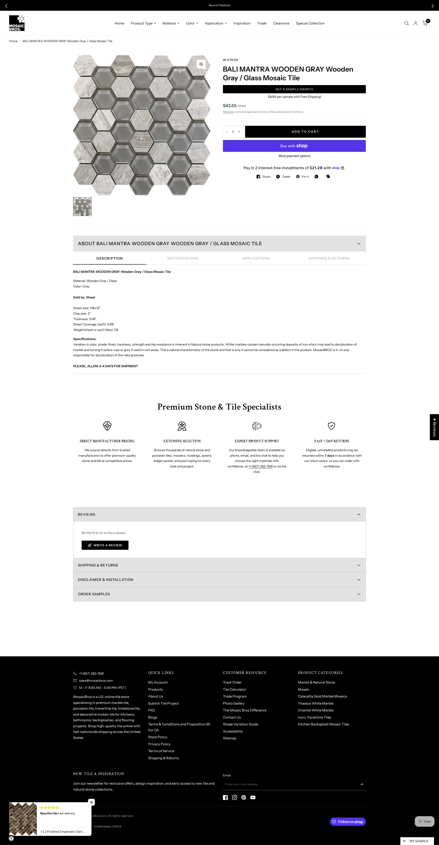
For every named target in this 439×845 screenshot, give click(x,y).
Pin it (305, 176)
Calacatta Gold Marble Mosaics (322, 696)
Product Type (142, 23)
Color (190, 23)
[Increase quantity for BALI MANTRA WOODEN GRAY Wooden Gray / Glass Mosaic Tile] (239, 131)
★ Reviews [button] (434, 427)
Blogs (152, 717)
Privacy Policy (159, 744)
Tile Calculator (234, 689)
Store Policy (157, 737)
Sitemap (229, 738)
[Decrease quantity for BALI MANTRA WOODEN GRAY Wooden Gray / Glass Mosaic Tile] (226, 131)
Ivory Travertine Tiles (314, 717)
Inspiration (242, 23)
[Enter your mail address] (361, 784)
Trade (261, 23)
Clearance (281, 23)
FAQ (151, 710)
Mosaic (303, 689)
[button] (6, 6)
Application (214, 23)
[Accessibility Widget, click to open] (11, 838)
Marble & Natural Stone (316, 682)
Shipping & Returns (163, 758)
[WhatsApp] (318, 176)
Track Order (232, 682)
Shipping (228, 111)
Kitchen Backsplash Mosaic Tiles (323, 724)
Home (119, 23)
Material (169, 23)
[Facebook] (225, 797)
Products (155, 689)
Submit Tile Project (163, 703)
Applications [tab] (256, 258)
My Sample (419, 841)
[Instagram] (234, 797)
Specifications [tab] (183, 258)
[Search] (406, 23)
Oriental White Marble (315, 710)
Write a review (108, 545)
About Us (155, 696)
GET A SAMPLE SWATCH (294, 89)
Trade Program (235, 696)
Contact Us (232, 717)
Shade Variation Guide (240, 724)
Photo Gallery (234, 703)
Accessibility (233, 731)
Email (227, 775)
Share (266, 176)
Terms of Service (161, 751)
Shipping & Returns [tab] (329, 258)
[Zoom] (201, 64)
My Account (158, 682)
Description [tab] (109, 258)
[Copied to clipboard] (329, 176)
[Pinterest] (243, 797)
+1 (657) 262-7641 (260, 466)
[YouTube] (252, 797)
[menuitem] (119, 23)
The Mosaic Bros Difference (244, 710)
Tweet (286, 176)
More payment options (294, 155)
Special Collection (310, 23)
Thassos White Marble (315, 703)
